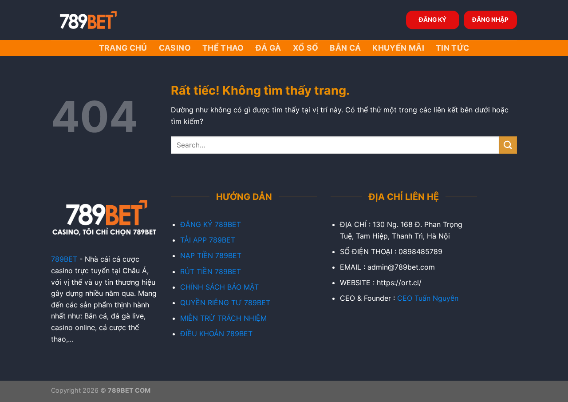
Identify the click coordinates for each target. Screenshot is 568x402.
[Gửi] (508, 145)
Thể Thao (223, 47)
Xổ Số (306, 47)
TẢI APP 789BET (207, 239)
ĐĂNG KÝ (432, 19)
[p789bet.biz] (95, 20)
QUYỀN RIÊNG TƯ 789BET (225, 302)
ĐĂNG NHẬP (490, 19)
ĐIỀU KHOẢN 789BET (216, 333)
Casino (175, 47)
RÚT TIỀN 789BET (210, 271)
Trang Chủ (123, 47)
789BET (64, 259)
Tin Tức (452, 47)
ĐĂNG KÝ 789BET (210, 224)
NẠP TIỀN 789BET (210, 255)
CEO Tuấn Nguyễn (427, 298)
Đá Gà (268, 47)
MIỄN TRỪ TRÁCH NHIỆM (223, 318)
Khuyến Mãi (398, 47)
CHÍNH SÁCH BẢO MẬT (219, 287)
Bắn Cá (345, 47)
